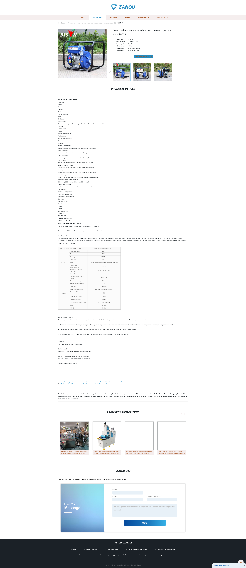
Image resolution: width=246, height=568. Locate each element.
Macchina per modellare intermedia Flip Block (148, 394)
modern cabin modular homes (137, 549)
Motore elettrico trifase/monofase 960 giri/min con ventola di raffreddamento (84, 384)
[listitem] (123, 72)
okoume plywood (86, 555)
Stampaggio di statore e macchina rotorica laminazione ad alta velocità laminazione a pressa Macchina (95, 382)
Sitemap (139, 565)
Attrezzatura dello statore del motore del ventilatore (114, 396)
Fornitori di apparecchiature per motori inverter (73, 394)
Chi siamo (161, 17)
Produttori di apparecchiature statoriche (161, 396)
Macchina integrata (170, 394)
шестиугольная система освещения (153, 555)
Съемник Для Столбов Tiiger (166, 549)
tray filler (73, 549)
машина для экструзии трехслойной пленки (116, 555)
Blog (127, 17)
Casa (82, 17)
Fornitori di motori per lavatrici (122, 394)
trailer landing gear (112, 549)
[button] (110, 72)
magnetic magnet (91, 549)
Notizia (113, 17)
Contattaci (143, 17)
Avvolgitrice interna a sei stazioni (100, 394)
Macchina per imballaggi (139, 396)
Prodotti (97, 17)
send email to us (145, 56)
